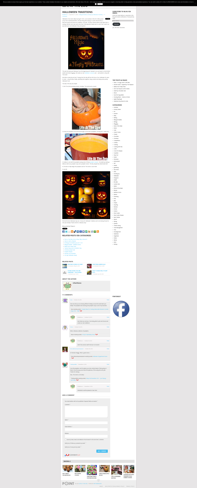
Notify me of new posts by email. (72, 447)
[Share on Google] (80, 231)
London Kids (117, 184)
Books (115, 128)
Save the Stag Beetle (119, 95)
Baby (115, 115)
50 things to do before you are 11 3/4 (73, 242)
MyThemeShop (98, 483)
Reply (108, 299)
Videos (115, 238)
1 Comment (70, 274)
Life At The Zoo (83, 483)
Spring (115, 221)
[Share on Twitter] (66, 231)
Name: (66, 420)
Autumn (116, 113)
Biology (115, 121)
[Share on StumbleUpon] (86, 231)
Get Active (116, 169)
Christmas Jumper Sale (69, 250)
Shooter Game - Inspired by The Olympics (124, 84)
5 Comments (70, 266)
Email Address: (68, 426)
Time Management (118, 227)
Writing (115, 244)
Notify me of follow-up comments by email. (75, 443)
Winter (115, 240)
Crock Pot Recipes (118, 151)
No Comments (95, 266)
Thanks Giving (117, 225)
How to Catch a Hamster (70, 241)
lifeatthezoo (65, 14)
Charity (115, 134)
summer (116, 223)
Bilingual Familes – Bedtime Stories (72, 244)
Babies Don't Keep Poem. (120, 86)
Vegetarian (116, 236)
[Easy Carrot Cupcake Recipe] (67, 468)
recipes (115, 202)
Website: (67, 433)
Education (116, 159)
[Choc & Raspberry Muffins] (116, 470)
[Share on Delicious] (75, 231)
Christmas (116, 138)
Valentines (116, 233)
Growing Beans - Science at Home (122, 97)
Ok (95, 4)
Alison (71, 327)
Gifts (115, 171)
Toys (115, 229)
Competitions (117, 140)
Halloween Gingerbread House (100, 356)
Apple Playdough (118, 99)
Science (115, 211)
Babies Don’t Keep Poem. (70, 246)
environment (117, 161)
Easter (115, 157)
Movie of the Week (118, 188)
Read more (100, 4)
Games (115, 165)
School (115, 209)
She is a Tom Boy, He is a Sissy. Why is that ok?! (75, 239)
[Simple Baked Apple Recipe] (104, 468)
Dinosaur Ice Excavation (70, 253)
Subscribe (116, 24)
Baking (115, 117)
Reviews (116, 207)
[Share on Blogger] (72, 231)
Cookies (116, 142)
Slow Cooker (117, 213)
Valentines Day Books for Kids (121, 101)
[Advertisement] (124, 54)
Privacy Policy (130, 486)
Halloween (95, 14)
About (115, 92)
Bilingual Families (83, 14)
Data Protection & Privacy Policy (114, 486)
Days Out (116, 155)
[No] (195, 3)
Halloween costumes (89, 73)
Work (115, 242)
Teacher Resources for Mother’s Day (72, 248)
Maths (115, 186)
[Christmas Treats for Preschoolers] (92, 470)
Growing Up (90, 14)
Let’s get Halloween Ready (70, 255)
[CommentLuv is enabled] (73, 455)
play (115, 200)
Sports (115, 219)
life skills (116, 182)
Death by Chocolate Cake (120, 90)
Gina (71, 299)
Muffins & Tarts (117, 192)
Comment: (67, 404)
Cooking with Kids (118, 146)
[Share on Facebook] (63, 231)
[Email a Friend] (69, 231)
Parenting (100, 14)
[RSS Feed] (97, 231)
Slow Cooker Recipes (119, 215)
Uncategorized (117, 231)
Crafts (115, 148)
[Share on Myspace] (83, 231)
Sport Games (117, 217)
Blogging (116, 124)
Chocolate (116, 136)
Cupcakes (116, 153)
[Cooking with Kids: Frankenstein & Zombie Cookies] (129, 469)
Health (115, 180)
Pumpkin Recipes (68, 251)
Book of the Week (118, 126)
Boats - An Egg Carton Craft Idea (122, 82)
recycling (116, 204)
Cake (115, 130)
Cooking (116, 144)
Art (114, 111)
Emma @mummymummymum (76, 348)
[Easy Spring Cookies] (80, 468)
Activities (116, 107)
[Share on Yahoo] (89, 231)
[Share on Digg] (78, 231)
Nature (115, 194)
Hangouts (116, 177)
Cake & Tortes (117, 132)
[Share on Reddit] (92, 231)
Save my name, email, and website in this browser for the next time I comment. (85, 439)
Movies (115, 190)
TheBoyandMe (73, 364)
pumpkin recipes (94, 162)
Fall (114, 163)
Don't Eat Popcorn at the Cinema (121, 88)
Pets (115, 198)
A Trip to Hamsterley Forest (88, 334)
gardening (116, 167)
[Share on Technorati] (95, 231)
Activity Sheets (117, 109)
